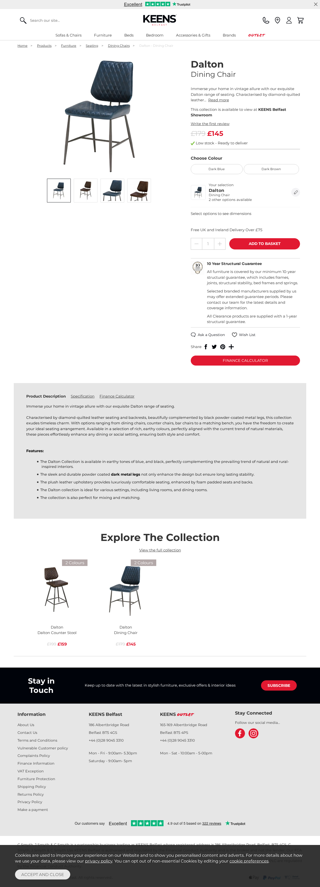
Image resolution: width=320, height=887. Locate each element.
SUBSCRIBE (279, 685)
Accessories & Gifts (193, 35)
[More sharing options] (231, 347)
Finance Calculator (117, 396)
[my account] (289, 20)
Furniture (103, 35)
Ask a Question (211, 335)
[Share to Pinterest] (222, 347)
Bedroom (155, 35)
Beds (129, 35)
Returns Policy (31, 794)
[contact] (266, 20)
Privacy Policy (30, 802)
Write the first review (210, 123)
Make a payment (33, 809)
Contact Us (27, 732)
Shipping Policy (32, 786)
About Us (26, 725)
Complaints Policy (34, 755)
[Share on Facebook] (206, 347)
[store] (277, 20)
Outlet (256, 35)
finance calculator (245, 360)
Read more (218, 100)
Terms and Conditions (37, 740)
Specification (82, 396)
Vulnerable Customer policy (43, 748)
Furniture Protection (36, 779)
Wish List (247, 335)
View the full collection (160, 550)
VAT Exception (31, 771)
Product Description (46, 396)
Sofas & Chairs (69, 35)
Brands (229, 35)
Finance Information (36, 763)
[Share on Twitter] (214, 347)
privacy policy (98, 860)
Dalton (57, 630)
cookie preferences (249, 860)
